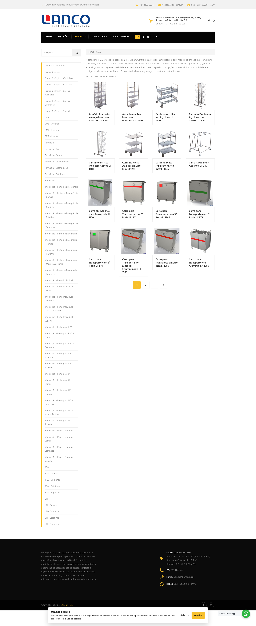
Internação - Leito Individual (59, 280)
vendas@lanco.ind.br (172, 5)
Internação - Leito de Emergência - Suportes (61, 225)
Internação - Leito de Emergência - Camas (61, 195)
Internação (50, 181)
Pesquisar (78, 52)
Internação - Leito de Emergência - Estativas (61, 215)
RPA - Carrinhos (52, 480)
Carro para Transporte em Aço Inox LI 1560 (167, 262)
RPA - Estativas (52, 486)
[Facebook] (209, 21)
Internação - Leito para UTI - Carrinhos (59, 392)
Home (49, 37)
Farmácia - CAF (52, 149)
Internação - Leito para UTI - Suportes (59, 423)
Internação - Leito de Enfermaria (61, 234)
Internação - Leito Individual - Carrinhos (59, 299)
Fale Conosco (121, 37)
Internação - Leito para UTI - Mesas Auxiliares (59, 412)
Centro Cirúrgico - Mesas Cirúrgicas (57, 103)
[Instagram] (213, 21)
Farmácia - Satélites (55, 174)
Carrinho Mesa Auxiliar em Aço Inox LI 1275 (131, 166)
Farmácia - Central (54, 155)
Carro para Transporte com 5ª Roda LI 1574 (99, 262)
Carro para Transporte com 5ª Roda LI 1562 (132, 214)
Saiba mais (185, 615)
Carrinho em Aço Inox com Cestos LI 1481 (100, 166)
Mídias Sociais (99, 37)
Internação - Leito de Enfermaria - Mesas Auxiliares (61, 262)
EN (142, 37)
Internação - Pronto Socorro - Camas (59, 439)
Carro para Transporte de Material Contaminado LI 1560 (131, 265)
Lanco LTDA (67, 605)
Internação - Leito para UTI (58, 374)
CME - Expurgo (52, 130)
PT (137, 37)
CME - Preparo (52, 136)
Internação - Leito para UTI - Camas (59, 382)
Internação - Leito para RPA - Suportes (59, 366)
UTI (46, 499)
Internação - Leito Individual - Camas (59, 289)
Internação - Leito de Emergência (61, 187)
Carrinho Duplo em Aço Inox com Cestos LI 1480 (200, 117)
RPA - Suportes (52, 493)
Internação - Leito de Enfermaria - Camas (61, 242)
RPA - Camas (51, 474)
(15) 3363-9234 (147, 5)
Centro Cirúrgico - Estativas (58, 85)
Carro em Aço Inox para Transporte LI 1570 (99, 214)
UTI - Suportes (52, 524)
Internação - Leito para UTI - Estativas (59, 402)
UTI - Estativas (52, 518)
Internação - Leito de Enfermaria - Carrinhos (61, 252)
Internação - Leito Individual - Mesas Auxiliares (59, 309)
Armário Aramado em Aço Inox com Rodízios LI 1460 (99, 117)
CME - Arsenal (52, 124)
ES (148, 37)
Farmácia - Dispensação (57, 162)
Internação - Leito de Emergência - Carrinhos (61, 205)
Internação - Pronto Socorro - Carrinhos (59, 449)
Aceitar (198, 615)
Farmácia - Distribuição (56, 168)
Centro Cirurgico (53, 72)
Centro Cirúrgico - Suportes (58, 111)
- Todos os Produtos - (55, 66)
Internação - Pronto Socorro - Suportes (59, 459)
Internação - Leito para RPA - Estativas (59, 356)
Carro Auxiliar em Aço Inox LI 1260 (199, 164)
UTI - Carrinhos (52, 512)
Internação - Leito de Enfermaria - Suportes (61, 272)
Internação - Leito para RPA (58, 327)
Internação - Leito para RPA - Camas (59, 335)
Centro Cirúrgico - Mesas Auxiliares (57, 93)
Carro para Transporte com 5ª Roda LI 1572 (199, 214)
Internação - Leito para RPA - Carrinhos (59, 345)
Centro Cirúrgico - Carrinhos (59, 78)
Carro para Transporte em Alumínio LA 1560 (199, 262)
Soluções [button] (63, 37)
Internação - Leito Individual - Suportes (59, 319)
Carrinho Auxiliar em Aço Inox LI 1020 (165, 117)
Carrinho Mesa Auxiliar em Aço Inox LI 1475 (165, 166)
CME (47, 118)
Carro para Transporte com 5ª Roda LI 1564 (166, 214)
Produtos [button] (80, 37)
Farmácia (49, 143)
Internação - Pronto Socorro (59, 431)
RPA (47, 467)
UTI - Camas (51, 505)
